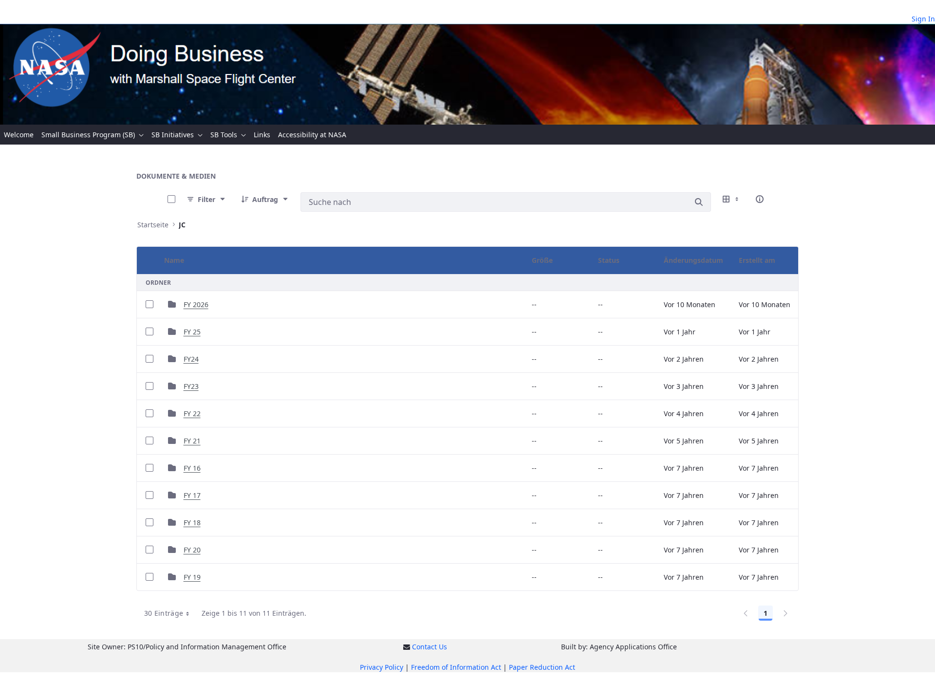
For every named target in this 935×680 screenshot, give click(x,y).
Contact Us (429, 646)
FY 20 (192, 549)
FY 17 (192, 495)
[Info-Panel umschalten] (759, 199)
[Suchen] (699, 202)
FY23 (191, 386)
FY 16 (192, 468)
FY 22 (192, 413)
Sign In (923, 18)
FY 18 (192, 522)
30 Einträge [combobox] (164, 613)
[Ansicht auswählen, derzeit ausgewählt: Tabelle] (731, 199)
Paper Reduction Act (542, 667)
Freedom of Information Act (456, 667)
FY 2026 (196, 304)
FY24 (191, 359)
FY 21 (192, 440)
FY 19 (192, 577)
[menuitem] (18, 135)
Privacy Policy (381, 667)
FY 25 (192, 331)
